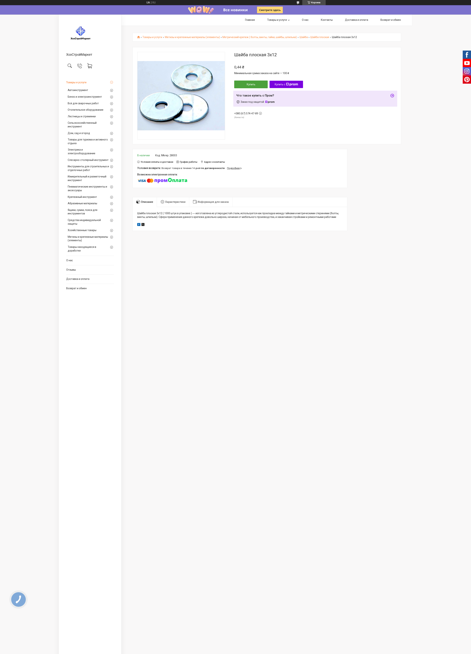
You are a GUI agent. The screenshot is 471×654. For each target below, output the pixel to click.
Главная (250, 19)
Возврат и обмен (76, 288)
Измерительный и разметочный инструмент (87, 178)
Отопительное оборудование (85, 109)
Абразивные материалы (82, 203)
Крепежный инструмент (82, 196)
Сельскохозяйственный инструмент (82, 124)
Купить (251, 84)
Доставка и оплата (77, 278)
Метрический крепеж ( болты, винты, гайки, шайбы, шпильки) (259, 37)
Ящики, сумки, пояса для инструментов (82, 212)
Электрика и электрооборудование (81, 151)
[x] (142, 225)
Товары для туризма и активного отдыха (88, 141)
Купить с (280, 84)
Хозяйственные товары (82, 230)
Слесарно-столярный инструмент (88, 159)
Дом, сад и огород (79, 133)
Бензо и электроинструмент (85, 96)
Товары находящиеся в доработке (82, 248)
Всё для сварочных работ (83, 103)
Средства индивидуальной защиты (84, 222)
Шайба (304, 37)
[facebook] (138, 225)
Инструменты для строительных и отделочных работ (88, 168)
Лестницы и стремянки (82, 116)
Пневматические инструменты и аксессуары (87, 188)
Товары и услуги (76, 82)
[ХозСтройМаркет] (90, 34)
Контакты (327, 19)
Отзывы (71, 269)
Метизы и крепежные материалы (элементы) (88, 238)
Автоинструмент (78, 90)
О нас (69, 260)
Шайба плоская (319, 37)
